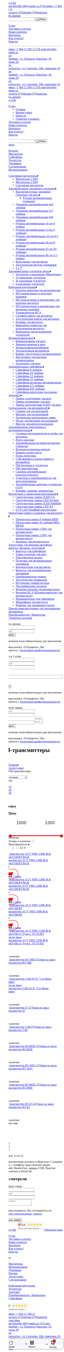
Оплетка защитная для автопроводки (38, 290)
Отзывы (20, 109)
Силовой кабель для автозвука (34, 315)
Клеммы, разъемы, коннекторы (34, 490)
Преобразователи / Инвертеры (27, 614)
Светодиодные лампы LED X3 (34, 506)
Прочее (13, 1273)
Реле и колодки (25, 439)
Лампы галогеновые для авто (33, 398)
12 (10, 786)
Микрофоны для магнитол (32, 602)
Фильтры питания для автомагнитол (38, 589)
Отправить (8, 635)
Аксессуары (16, 1276)
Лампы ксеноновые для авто (33, 401)
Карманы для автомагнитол (32, 541)
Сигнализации (17, 1279)
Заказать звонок (11, 15)
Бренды (13, 41)
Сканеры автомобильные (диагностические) (31, 473)
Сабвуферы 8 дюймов (29, 369)
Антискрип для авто (28, 363)
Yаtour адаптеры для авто (31, 554)
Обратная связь (53, 1229)
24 (10, 789)
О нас (12, 25)
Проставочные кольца (29, 557)
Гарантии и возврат (27, 118)
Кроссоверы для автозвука (32, 261)
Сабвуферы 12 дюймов (29, 376)
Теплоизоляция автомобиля (32, 350)
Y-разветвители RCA (28, 312)
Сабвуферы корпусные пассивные (36, 392)
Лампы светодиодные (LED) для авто (38, 404)
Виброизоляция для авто (31, 341)
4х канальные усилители (31, 280)
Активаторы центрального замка (36, 417)
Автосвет (15, 395)
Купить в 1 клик (11, 876)
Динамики (15, 163)
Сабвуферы (15, 157)
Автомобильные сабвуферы (26, 366)
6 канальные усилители (30, 283)
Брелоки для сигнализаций (32, 414)
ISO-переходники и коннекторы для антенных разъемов (37, 308)
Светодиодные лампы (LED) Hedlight (38, 503)
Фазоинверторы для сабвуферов (35, 598)
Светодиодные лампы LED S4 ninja (37, 500)
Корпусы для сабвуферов (31, 551)
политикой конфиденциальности (40, 650)
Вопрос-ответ (24, 112)
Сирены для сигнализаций (32, 411)
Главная (11, 1346)
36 (10, 792)
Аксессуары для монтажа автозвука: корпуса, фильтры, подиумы (30, 546)
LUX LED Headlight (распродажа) (36, 509)
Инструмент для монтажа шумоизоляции (31, 359)
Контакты (14, 35)
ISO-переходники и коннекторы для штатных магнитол (37, 301)
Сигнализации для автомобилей (28, 407)
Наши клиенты (18, 31)
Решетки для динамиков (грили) (35, 605)
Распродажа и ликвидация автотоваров (33, 493)
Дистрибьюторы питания (31, 586)
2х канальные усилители (31, 277)
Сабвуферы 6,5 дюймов (30, 385)
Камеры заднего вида (29, 452)
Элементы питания (20, 617)
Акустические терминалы (31, 579)
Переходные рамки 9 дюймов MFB (37, 519)
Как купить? (16, 38)
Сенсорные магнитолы (23, 175)
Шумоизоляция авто (21, 338)
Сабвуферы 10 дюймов (29, 372)
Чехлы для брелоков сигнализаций (37, 420)
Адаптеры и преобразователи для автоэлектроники (36, 479)
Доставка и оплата (20, 28)
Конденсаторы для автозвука (33, 567)
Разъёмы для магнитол (29, 322)
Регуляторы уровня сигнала (32, 582)
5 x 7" (19, 268)
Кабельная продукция (22, 287)
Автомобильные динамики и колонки (32, 188)
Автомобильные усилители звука (29, 271)
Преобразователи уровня (31, 576)
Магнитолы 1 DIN (27, 178)
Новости (21, 115)
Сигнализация (17, 166)
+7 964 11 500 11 (25, 49)
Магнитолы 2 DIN (27, 182)
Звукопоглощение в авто (30, 344)
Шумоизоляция (18, 169)
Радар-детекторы (26, 455)
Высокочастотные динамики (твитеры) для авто (33, 193)
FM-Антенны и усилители (32, 465)
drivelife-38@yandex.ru (26, 6)
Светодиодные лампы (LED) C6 (35, 497)
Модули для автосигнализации (34, 423)
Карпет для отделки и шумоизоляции (38, 353)
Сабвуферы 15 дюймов (29, 379)
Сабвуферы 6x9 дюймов (30, 388)
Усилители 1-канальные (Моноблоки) (38, 274)
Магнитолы (16, 153)
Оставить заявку (12, 1220)
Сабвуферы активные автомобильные (39, 382)
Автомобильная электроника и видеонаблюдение (27, 429)
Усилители (15, 160)
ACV (23, 847)
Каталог (13, 150)
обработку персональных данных (21, 1213)
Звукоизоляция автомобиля (32, 347)
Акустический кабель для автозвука (37, 318)
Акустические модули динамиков (36, 264)
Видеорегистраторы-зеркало (33, 449)
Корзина (53, 1347)
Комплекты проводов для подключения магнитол (31, 327)
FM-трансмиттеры (27, 468)
